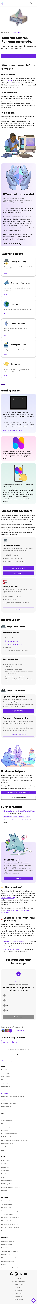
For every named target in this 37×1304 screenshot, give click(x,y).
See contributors (18, 1031)
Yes (7, 1042)
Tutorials (3, 1164)
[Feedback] (33, 1300)
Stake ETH (18, 878)
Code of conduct (18, 1284)
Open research (5, 1254)
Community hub (5, 1201)
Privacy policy (19, 1290)
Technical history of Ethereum (9, 1251)
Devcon (4, 1231)
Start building (5, 1170)
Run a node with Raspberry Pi (13, 949)
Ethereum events (6, 1207)
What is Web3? (5, 1083)
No (16, 1042)
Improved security (6, 1247)
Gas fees (3, 1090)
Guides (3, 1117)
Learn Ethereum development (9, 1174)
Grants (3, 1177)
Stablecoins (4, 1130)
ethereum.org (6, 32)
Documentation (5, 1167)
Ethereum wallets (6, 1080)
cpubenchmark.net (8, 898)
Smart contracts (5, 1086)
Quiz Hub (4, 1100)
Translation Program (7, 1214)
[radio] (18, 995)
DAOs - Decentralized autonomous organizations (15, 1140)
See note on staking (11, 641)
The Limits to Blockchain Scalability (15, 820)
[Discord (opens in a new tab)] (25, 1274)
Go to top (20, 1055)
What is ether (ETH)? (7, 1076)
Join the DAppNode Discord (21, 793)
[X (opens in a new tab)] (20, 1274)
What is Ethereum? (6, 1073)
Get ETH (3, 1123)
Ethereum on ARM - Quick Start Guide (16, 816)
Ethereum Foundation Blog (9, 1224)
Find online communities (18, 798)
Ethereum (9, 80)
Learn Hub (4, 1070)
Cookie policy (18, 1296)
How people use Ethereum (9, 1103)
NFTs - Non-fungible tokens (9, 1133)
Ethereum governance (7, 1261)
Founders (4, 1190)
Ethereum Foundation (7, 1221)
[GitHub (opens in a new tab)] (11, 1274)
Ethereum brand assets (18, 1281)
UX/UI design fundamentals (9, 1184)
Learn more (18, 56)
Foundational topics (6, 1180)
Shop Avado (22, 573)
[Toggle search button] (31, 3)
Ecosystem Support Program (10, 1227)
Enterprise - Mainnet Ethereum (10, 1187)
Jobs (18, 1287)
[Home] (2, 3)
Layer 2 (3, 1150)
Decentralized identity (7, 1143)
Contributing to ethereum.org (9, 1211)
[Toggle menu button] (34, 3)
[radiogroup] (18, 1003)
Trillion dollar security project (9, 1268)
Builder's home (5, 1160)
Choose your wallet (6, 1120)
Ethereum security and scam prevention (12, 1096)
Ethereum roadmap (6, 1244)
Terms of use (18, 1293)
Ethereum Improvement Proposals (10, 1258)
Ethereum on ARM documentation (15, 941)
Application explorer (7, 1127)
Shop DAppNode (22, 568)
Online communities (6, 1204)
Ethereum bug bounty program (10, 1217)
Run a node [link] (17, 32)
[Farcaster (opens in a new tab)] (16, 1274)
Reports (3, 1264)
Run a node (4, 1093)
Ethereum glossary (6, 1106)
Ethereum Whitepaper (7, 1241)
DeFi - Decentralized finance (9, 1137)
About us (18, 1278)
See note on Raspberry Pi (13, 644)
